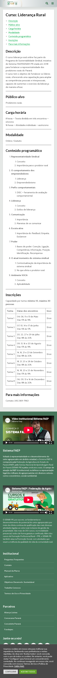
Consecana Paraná (12, 618)
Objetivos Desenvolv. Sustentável (19, 582)
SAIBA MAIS (19, 666)
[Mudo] (46, 443)
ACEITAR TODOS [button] (28, 672)
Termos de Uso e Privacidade (17, 593)
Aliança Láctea (10, 612)
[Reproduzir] (6, 443)
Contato (8, 565)
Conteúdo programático (19, 36)
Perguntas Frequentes (14, 559)
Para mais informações (19, 44)
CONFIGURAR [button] (10, 672)
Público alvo (14, 24)
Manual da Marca (12, 571)
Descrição (13, 21)
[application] (28, 430)
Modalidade (14, 32)
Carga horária (14, 28)
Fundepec (8, 629)
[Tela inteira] (50, 443)
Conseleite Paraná (12, 624)
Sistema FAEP (45, 459)
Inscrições (13, 40)
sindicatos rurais (35, 467)
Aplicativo (8, 576)
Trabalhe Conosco (12, 588)
